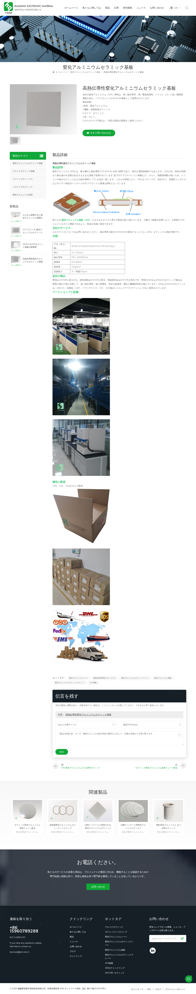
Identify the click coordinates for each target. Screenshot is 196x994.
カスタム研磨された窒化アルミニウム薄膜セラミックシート (33, 216)
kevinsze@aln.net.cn (19, 952)
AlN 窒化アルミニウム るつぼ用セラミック (168, 826)
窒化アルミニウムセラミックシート (135, 678)
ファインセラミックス (23, 179)
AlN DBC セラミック (114, 973)
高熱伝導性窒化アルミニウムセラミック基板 (88, 714)
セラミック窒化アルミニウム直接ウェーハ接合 (27, 826)
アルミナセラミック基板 (24, 171)
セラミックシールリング (116, 932)
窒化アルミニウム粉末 (23, 195)
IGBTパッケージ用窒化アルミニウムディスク (133, 826)
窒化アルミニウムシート (78, 678)
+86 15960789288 (24, 930)
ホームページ (71, 7)
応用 (116, 7)
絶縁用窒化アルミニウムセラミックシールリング (63, 826)
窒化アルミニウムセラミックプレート (69, 682)
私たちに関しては (92, 7)
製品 (107, 7)
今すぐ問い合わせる (100, 133)
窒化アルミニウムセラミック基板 (85, 72)
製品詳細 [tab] (60, 155)
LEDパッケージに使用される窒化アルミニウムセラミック (98, 826)
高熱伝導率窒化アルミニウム (104, 678)
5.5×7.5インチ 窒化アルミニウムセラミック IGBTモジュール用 (33, 231)
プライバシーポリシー (175, 989)
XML (149, 989)
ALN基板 (93, 682)
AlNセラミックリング (115, 968)
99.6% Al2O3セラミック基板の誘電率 (33, 245)
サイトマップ (76, 956)
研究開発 (127, 7)
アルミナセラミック (114, 927)
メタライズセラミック (23, 187)
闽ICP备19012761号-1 (96, 988)
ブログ (73, 951)
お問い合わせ (157, 7)
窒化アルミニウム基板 (162, 678)
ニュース (141, 7)
